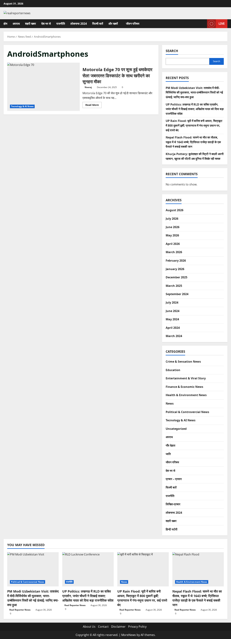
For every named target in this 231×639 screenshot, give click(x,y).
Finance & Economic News (184, 387)
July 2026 (172, 219)
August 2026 (174, 210)
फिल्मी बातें (97, 24)
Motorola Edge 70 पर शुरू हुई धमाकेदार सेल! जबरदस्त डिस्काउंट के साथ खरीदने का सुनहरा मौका (43, 87)
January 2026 (175, 269)
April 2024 (173, 328)
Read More (93, 105)
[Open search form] (203, 23)
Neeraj (88, 87)
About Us (89, 627)
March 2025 (174, 286)
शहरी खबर (30, 24)
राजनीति (60, 24)
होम (5, 24)
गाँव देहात (170, 445)
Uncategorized (176, 429)
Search (172, 51)
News (170, 403)
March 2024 (174, 336)
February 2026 (176, 261)
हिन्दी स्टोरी (171, 529)
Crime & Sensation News (183, 362)
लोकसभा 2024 (78, 24)
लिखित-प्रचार (173, 504)
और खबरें (113, 24)
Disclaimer (118, 627)
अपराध (16, 24)
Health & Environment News (186, 395)
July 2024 (172, 302)
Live (222, 23)
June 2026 (172, 227)
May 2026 (172, 235)
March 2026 (174, 252)
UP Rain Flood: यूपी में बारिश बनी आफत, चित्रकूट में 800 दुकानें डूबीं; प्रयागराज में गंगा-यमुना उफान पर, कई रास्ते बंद (194, 125)
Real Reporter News (19, 609)
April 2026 (173, 244)
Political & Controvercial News (187, 412)
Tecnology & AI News (22, 106)
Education (173, 370)
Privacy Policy (137, 627)
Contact (103, 627)
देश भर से (46, 24)
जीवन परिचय (132, 24)
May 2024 (172, 319)
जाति (168, 454)
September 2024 (177, 294)
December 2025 (176, 277)
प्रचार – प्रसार (174, 479)
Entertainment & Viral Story (186, 378)
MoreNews (128, 635)
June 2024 (172, 311)
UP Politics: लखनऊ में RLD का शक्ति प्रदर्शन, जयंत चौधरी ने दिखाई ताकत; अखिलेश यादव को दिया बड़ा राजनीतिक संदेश (195, 109)
